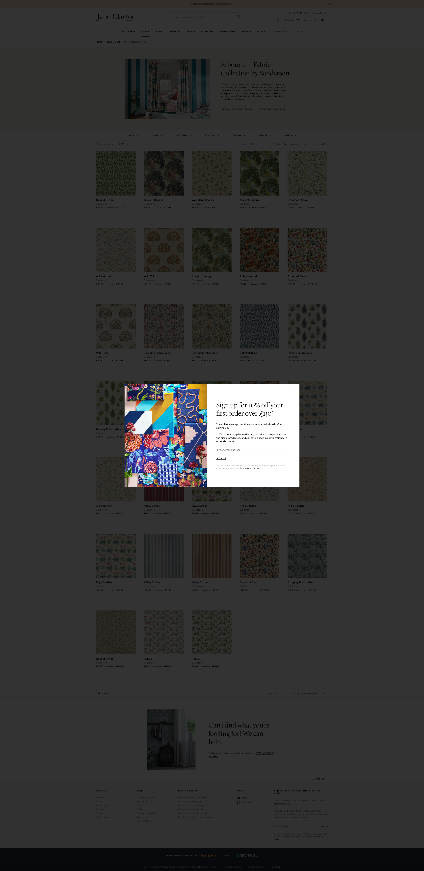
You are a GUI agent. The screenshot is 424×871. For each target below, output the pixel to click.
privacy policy (252, 468)
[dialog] (212, 435)
